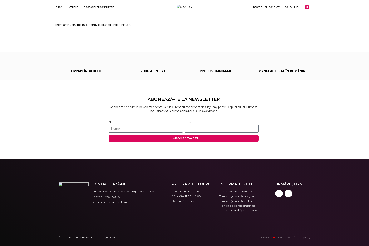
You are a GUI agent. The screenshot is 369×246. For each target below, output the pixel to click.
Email (188, 122)
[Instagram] (288, 193)
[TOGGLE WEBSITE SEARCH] (312, 7)
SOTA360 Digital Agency (294, 237)
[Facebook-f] (279, 193)
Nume (113, 122)
